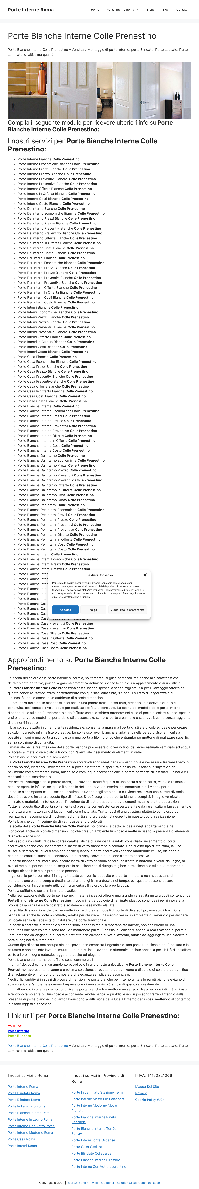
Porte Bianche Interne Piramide (96, 1160)
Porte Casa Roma (21, 1139)
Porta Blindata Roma (24, 1093)
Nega (93, 609)
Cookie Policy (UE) (149, 1100)
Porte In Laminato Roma (26, 1106)
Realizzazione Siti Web (82, 1183)
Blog (165, 9)
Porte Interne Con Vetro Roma (31, 1126)
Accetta (65, 609)
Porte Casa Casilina (87, 1147)
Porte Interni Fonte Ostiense (93, 1140)
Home (95, 9)
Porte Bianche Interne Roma (29, 1113)
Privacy (141, 1093)
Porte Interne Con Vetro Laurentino (99, 1166)
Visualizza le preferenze (128, 609)
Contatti (181, 9)
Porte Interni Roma (22, 1146)
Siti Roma (107, 1183)
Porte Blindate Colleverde (92, 1153)
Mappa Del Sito (147, 1086)
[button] (145, 575)
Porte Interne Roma (31, 10)
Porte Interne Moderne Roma (30, 1133)
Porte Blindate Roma (24, 1100)
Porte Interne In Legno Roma (30, 1119)
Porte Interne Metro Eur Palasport (98, 1099)
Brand (151, 9)
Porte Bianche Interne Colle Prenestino (38, 1046)
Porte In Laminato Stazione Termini (99, 1092)
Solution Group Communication (138, 1183)
